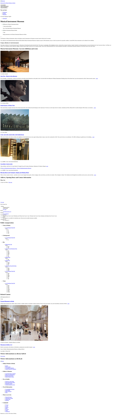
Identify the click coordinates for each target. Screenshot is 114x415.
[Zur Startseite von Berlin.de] (2, 361)
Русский (7, 409)
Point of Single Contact (9, 376)
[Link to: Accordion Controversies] (14, 159)
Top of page (2, 356)
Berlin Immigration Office (10, 382)
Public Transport (8, 391)
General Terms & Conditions (10, 369)
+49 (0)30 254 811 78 (7, 211)
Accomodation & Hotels (9, 389)
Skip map (10, 182)
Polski (6, 408)
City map (2, 202)
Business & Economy (9, 375)
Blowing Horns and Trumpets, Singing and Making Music (14, 172)
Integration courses (8, 383)
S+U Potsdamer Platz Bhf (10, 227)
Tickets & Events (8, 397)
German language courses (10, 384)
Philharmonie (7, 257)
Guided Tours (7, 399)
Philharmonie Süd (8, 244)
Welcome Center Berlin (9, 381)
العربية (6, 406)
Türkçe (6, 410)
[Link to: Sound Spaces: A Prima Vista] (14, 101)
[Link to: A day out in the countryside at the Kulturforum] (14, 130)
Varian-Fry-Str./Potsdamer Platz (11, 248)
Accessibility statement (9, 368)
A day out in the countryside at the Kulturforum (12, 134)
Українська (7, 411)
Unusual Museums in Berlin (7, 301)
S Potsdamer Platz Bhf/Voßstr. (11, 265)
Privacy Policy (8, 366)
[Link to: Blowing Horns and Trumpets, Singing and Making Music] (15, 168)
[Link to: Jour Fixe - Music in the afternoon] (14, 71)
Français (6, 407)
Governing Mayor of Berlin (10, 373)
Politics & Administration (10, 374)
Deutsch (6, 404)
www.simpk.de (6, 213)
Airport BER (7, 390)
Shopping (7, 400)
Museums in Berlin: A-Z (6, 344)
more (97, 78)
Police (6, 392)
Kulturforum (7, 260)
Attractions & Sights (9, 398)
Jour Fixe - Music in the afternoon (8, 76)
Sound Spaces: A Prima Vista (7, 105)
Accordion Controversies (6, 164)
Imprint (6, 365)
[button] (57, 16)
